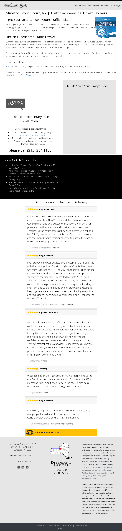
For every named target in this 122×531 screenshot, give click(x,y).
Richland (92, 473)
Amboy (106, 459)
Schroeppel (109, 473)
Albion (101, 459)
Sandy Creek (100, 473)
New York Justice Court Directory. (20, 75)
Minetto (110, 464)
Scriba (84, 476)
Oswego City (107, 467)
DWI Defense (93, 5)
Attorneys (115, 5)
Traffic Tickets (79, 5)
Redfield (85, 473)
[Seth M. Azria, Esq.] (15, 5)
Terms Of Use (67, 526)
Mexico (104, 464)
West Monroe (97, 476)
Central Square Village (97, 461)
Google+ (55, 247)
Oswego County (87, 470)
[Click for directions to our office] (61, 460)
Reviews (105, 5)
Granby (84, 464)
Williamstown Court (89, 479)
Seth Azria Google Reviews (61, 304)
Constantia (109, 461)
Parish (103, 470)
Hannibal (91, 464)
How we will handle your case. (33, 135)
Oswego (99, 467)
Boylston (85, 461)
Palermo (97, 470)
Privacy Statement (81, 526)
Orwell (93, 467)
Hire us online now (14, 66)
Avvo (45, 360)
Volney (89, 476)
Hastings (98, 464)
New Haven (86, 467)
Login (60, 528)
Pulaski (108, 470)
